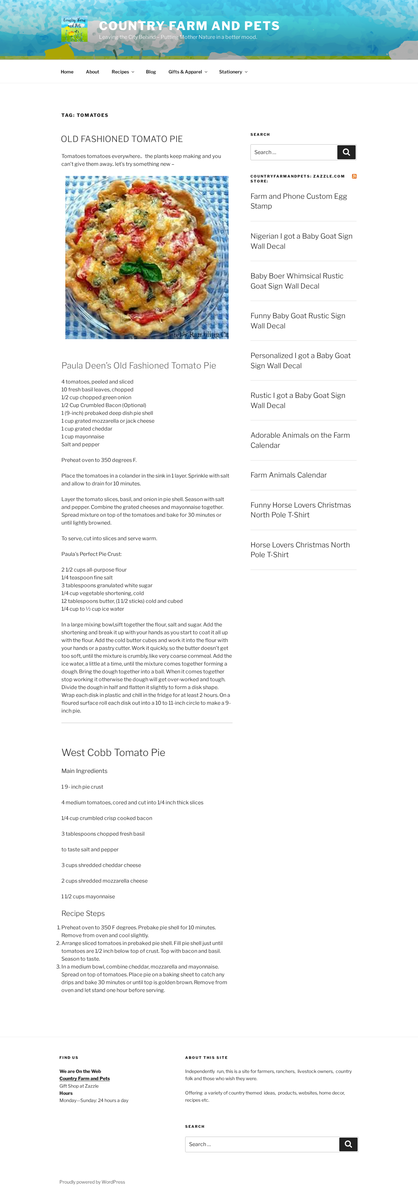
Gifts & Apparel (185, 71)
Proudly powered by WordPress (92, 1182)
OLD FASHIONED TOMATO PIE (122, 139)
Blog (151, 71)
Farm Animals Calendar (288, 475)
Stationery (230, 71)
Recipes (120, 71)
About (92, 71)
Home (67, 71)
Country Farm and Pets (189, 26)
